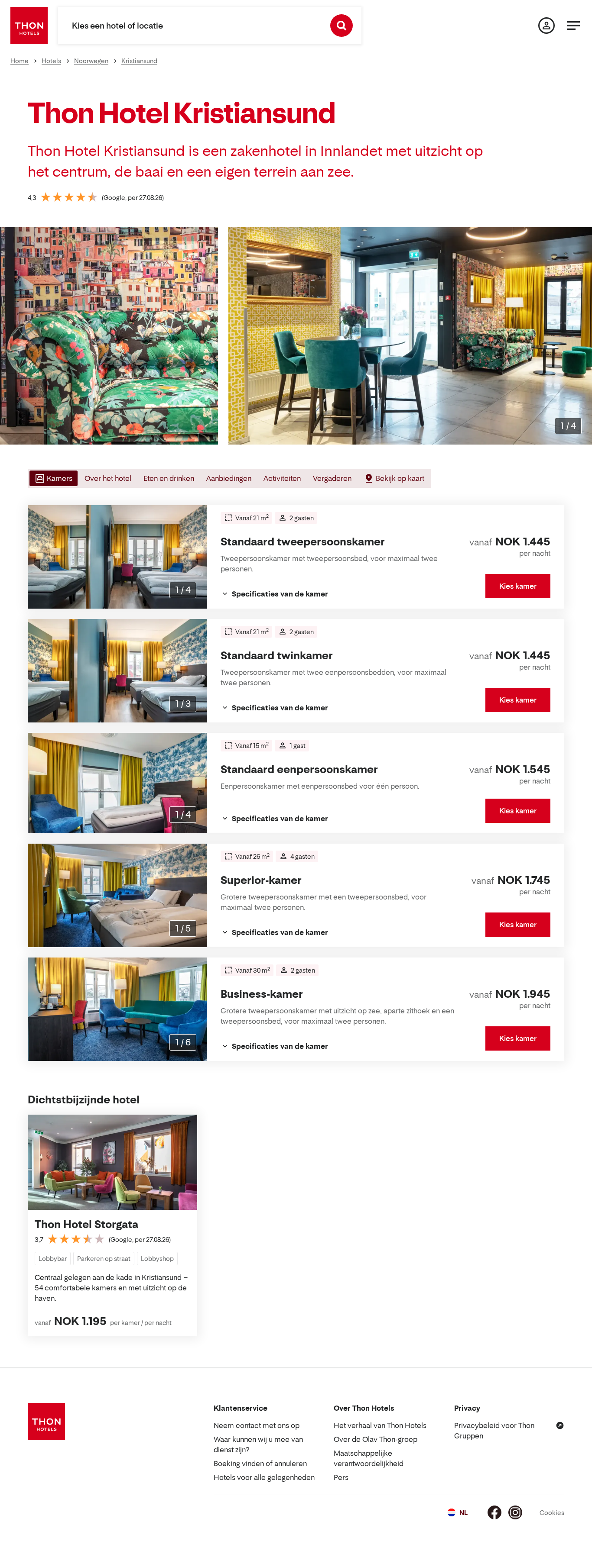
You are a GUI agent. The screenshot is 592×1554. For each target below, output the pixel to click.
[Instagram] (515, 1512)
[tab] (53, 478)
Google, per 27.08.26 (133, 197)
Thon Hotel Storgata (86, 1224)
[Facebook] (494, 1512)
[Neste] (582, 336)
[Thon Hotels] (29, 25)
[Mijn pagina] (546, 25)
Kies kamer (518, 586)
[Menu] (573, 25)
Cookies (552, 1512)
